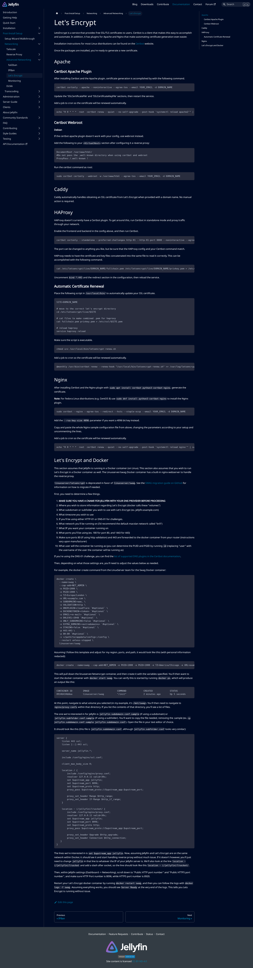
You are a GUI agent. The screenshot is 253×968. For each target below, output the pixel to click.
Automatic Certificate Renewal (217, 36)
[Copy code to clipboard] (190, 87)
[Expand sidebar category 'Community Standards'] (39, 117)
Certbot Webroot (211, 23)
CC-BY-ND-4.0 (139, 961)
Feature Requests (118, 934)
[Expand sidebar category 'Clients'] (39, 107)
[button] (21, 33)
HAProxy (205, 32)
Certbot (140, 43)
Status (149, 934)
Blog (134, 4)
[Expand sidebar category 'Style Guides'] (39, 133)
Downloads (147, 4)
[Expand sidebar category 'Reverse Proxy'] (39, 54)
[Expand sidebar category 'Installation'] (39, 28)
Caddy (204, 28)
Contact (197, 4)
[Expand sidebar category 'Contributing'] (39, 128)
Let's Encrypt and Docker (212, 45)
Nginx (204, 41)
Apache (205, 15)
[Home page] (57, 13)
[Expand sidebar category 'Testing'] (39, 138)
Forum (209, 4)
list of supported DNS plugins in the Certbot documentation (147, 556)
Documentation (181, 4)
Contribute (163, 4)
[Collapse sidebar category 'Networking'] (39, 44)
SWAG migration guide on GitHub (163, 483)
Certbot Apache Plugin (214, 19)
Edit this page (65, 902)
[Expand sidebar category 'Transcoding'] (39, 91)
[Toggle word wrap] (185, 111)
